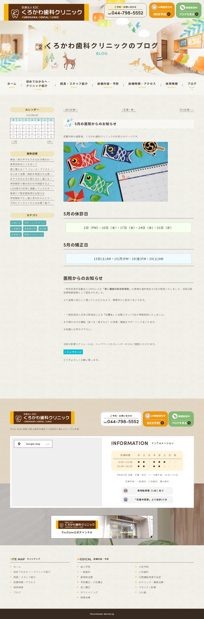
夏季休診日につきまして (23, 164)
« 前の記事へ (70, 109)
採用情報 (18, 587)
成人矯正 (85, 587)
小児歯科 (16, 228)
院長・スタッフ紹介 (25, 577)
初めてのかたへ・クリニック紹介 (32, 571)
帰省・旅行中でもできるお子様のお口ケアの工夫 (37, 159)
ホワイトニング (89, 592)
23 (51, 133)
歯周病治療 (86, 577)
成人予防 (85, 566)
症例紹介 (16, 234)
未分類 (43, 228)
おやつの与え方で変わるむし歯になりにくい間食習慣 (39, 178)
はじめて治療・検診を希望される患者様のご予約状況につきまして (47, 173)
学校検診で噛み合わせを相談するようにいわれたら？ (39, 183)
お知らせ (16, 222)
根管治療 (85, 597)
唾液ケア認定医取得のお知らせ (27, 193)
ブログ (17, 592)
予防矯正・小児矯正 (91, 582)
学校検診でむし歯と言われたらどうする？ (33, 198)
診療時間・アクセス (25, 582)
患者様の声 (30, 228)
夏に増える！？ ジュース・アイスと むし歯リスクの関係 (41, 169)
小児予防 (144, 566)
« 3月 (14, 141)
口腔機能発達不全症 (150, 577)
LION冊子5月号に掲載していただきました (33, 188)
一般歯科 (85, 571)
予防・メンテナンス (34, 222)
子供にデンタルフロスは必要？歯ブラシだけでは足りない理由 (44, 202)
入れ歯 (142, 592)
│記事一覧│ (128, 109)
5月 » (50, 141)
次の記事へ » (187, 109)
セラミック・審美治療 (151, 582)
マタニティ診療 (147, 587)
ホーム (17, 566)
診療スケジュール (33, 234)
